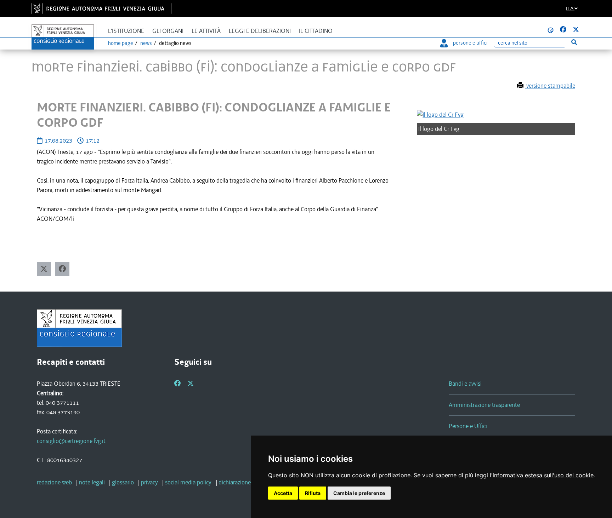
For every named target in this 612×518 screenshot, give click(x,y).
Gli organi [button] (167, 31)
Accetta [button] (283, 493)
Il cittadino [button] (316, 31)
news (146, 43)
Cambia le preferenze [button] (359, 493)
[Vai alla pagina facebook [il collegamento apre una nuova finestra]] (563, 30)
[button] (44, 269)
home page (120, 43)
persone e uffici (470, 42)
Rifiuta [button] (313, 493)
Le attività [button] (206, 31)
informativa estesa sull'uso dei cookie (543, 475)
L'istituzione (126, 31)
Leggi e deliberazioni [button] (260, 31)
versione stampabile (550, 86)
